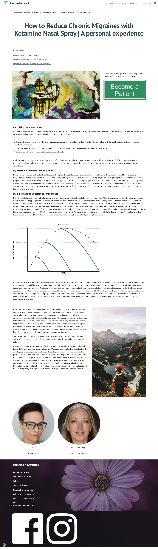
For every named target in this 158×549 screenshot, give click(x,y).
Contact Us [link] (144, 3)
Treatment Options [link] (116, 3)
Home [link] (104, 3)
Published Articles (29, 12)
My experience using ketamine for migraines (32, 64)
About (20, 12)
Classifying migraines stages (25, 55)
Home (15, 12)
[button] (155, 3)
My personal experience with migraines (30, 59)
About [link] (132, 3)
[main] (79, 12)
